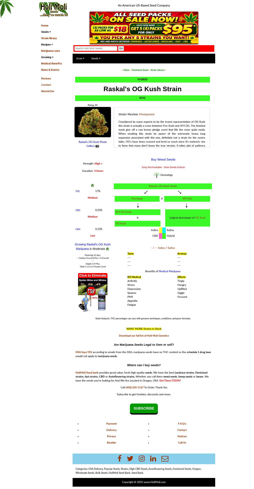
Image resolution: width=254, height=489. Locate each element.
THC (77, 191)
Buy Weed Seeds (163, 159)
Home (44, 25)
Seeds (45, 31)
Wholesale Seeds (85, 473)
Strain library (49, 38)
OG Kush (200, 218)
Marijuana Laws (50, 50)
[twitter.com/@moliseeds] (132, 458)
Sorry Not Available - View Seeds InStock (163, 167)
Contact (46, 84)
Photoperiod (146, 114)
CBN (77, 229)
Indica (161, 248)
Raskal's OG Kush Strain (163, 186)
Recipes (46, 44)
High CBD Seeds (138, 469)
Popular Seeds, (112, 469)
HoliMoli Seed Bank (119, 473)
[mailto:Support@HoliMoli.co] (165, 458)
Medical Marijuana (169, 271)
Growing (46, 57)
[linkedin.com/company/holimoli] (155, 458)
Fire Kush (137, 198)
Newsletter (47, 91)
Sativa (171, 248)
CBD (77, 210)
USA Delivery (95, 469)
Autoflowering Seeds (160, 469)
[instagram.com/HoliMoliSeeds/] (143, 458)
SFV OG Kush (123, 212)
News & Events (50, 69)
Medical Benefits (51, 63)
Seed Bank (137, 473)
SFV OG (187, 198)
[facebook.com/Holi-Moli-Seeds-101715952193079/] (121, 458)
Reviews (46, 78)
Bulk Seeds (101, 473)
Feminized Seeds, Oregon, (187, 469)
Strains (124, 469)
